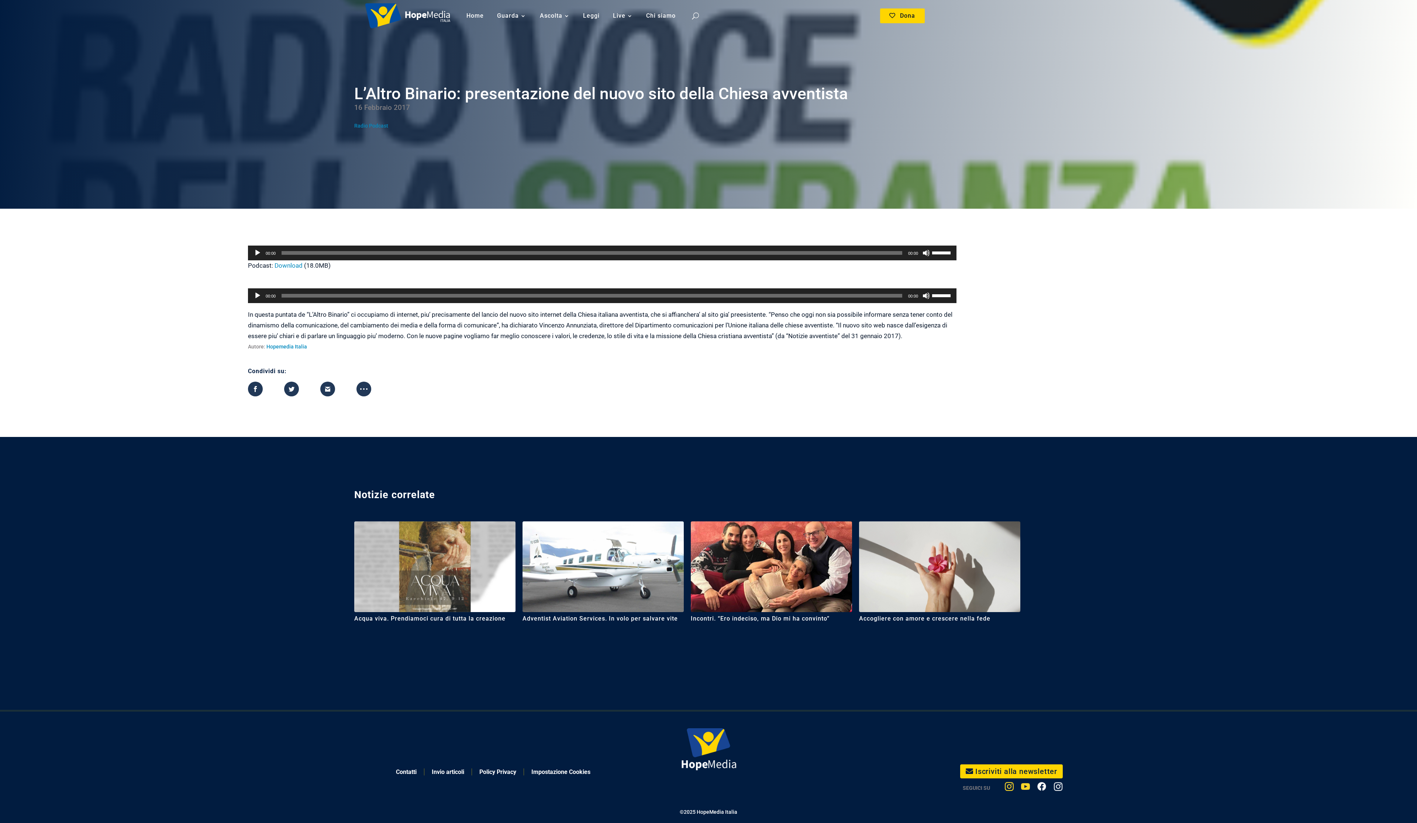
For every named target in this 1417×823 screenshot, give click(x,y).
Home (475, 15)
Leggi (591, 15)
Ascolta (551, 15)
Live (619, 15)
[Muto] (926, 253)
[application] (602, 253)
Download (289, 265)
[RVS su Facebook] (1041, 788)
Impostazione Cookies (560, 771)
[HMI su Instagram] (1009, 788)
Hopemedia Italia (286, 347)
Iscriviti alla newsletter (1016, 771)
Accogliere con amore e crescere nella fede (924, 618)
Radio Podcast (371, 126)
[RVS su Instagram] (1058, 788)
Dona (907, 15)
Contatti (406, 771)
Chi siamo (661, 15)
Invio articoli (448, 771)
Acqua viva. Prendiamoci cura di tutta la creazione (430, 618)
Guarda (508, 15)
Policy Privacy (497, 771)
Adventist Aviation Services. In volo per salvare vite (600, 618)
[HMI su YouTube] (1025, 788)
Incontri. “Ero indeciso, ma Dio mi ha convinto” (760, 618)
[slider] (942, 252)
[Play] (257, 253)
